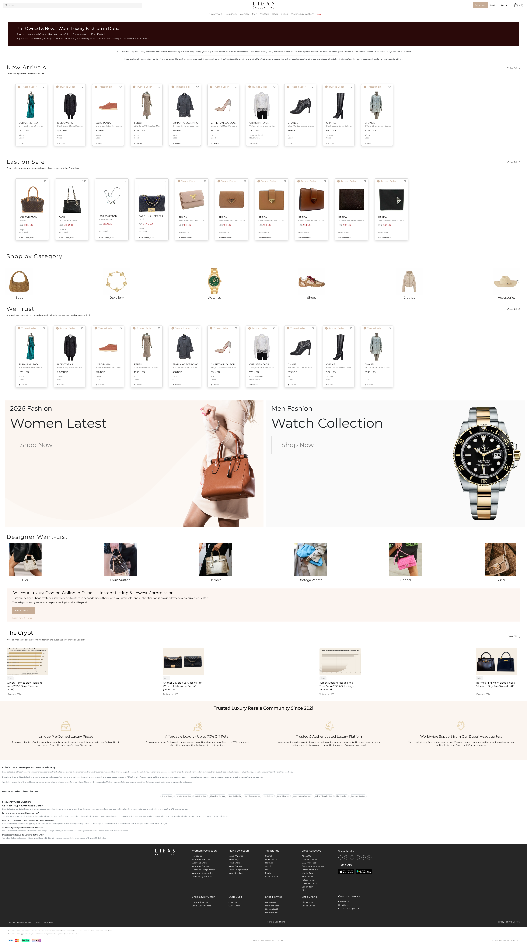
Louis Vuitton (271, 859)
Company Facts (309, 859)
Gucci (268, 866)
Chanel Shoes (308, 906)
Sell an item (23, 610)
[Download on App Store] (346, 871)
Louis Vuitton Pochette (302, 796)
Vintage (264, 14)
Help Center (344, 905)
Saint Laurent (271, 876)
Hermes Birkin (272, 909)
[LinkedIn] (369, 857)
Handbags (197, 856)
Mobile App (307, 873)
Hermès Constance (252, 796)
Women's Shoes (199, 863)
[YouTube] (352, 857)
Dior (267, 869)
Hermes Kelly (271, 912)
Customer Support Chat (349, 908)
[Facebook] (346, 857)
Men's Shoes (234, 863)
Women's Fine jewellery (203, 869)
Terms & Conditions (275, 922)
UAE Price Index (309, 863)
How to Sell (307, 876)
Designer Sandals (358, 796)
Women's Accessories (202, 873)
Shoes (284, 14)
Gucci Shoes (234, 906)
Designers (231, 14)
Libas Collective (311, 850)
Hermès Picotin (235, 796)
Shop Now (36, 445)
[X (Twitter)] (358, 857)
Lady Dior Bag (200, 796)
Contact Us (343, 901)
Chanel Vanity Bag (217, 796)
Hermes (269, 863)
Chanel (268, 856)
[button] (43, 87)
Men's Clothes (235, 866)
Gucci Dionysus (283, 796)
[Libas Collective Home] (171, 852)
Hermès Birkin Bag (183, 796)
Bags (275, 14)
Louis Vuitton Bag (200, 902)
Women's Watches (201, 859)
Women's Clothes (200, 866)
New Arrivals (215, 14)
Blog (304, 890)
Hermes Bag (271, 902)
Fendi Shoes (268, 796)
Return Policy (308, 880)
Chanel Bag (307, 902)
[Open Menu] (521, 5)
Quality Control (309, 883)
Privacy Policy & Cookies (508, 922)
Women (244, 14)
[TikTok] (363, 857)
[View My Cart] (516, 5)
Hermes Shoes (272, 906)
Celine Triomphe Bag (323, 796)
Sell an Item (307, 887)
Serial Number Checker (313, 866)
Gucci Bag (234, 902)
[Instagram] (340, 857)
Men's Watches (236, 856)
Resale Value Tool (310, 869)
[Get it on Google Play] (364, 871)
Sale (319, 14)
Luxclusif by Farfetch (202, 876)
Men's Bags (234, 859)
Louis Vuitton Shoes (201, 906)
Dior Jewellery (341, 796)
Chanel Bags (167, 796)
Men (254, 14)
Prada (268, 873)
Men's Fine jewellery (238, 869)
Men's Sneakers (236, 873)
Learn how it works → (22, 618)
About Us (306, 856)
